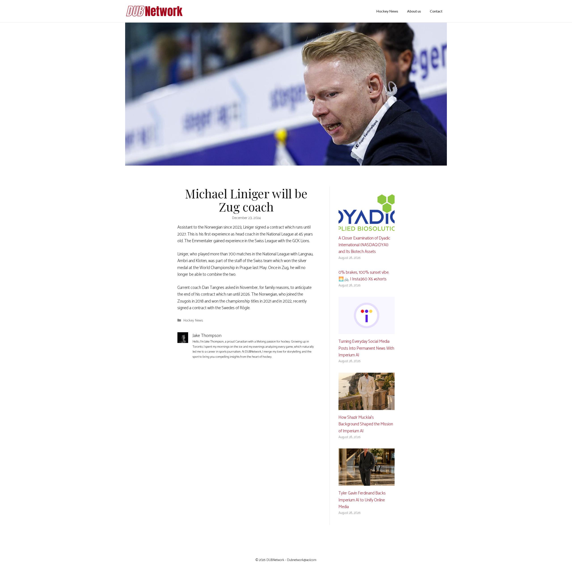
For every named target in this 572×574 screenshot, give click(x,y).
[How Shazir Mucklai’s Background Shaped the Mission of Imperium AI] (367, 406)
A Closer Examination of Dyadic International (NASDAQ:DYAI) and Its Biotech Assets (364, 245)
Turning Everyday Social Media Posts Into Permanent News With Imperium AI (366, 348)
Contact (436, 11)
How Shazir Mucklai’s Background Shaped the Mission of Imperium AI (366, 424)
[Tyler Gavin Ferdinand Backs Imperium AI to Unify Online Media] (367, 482)
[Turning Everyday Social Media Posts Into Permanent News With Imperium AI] (367, 330)
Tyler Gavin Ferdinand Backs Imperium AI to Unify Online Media (362, 500)
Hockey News (387, 11)
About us (414, 11)
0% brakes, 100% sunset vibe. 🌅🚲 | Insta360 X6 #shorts (364, 276)
